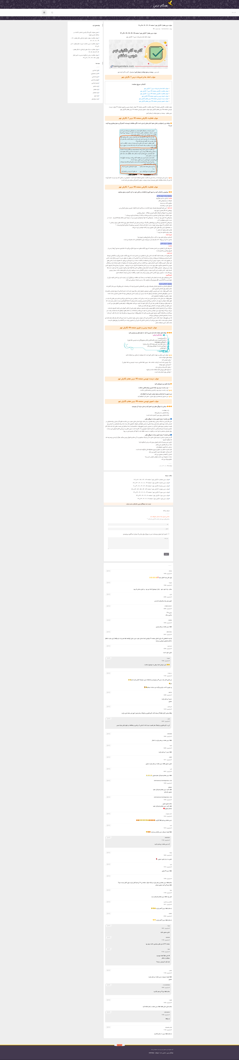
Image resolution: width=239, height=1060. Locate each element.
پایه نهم (96, 96)
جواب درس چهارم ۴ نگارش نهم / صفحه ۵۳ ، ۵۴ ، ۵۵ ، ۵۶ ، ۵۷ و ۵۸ (150, 489)
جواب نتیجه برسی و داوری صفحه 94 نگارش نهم (155, 96)
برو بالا (119, 1045)
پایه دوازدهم (95, 99)
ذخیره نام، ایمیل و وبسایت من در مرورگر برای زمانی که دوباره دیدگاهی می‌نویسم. (145, 534)
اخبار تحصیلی (95, 74)
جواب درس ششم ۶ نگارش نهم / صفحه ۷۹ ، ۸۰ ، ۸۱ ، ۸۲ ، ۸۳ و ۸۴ (151, 483)
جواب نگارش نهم (163, 466)
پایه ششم (96, 86)
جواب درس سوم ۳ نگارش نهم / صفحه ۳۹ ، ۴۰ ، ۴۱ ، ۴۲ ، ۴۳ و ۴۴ (151, 492)
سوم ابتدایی (95, 77)
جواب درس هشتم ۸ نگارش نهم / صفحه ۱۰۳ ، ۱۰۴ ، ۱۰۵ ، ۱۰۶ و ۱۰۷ (151, 480)
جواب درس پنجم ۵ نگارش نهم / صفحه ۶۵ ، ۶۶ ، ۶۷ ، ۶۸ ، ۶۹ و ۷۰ (151, 486)
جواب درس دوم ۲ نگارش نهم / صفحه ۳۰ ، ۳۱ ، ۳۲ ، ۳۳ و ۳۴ (152, 495)
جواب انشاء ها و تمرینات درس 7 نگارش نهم (156, 88)
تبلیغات (157, 1053)
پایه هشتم (96, 93)
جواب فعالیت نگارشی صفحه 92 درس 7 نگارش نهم (154, 91)
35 (153, 29)
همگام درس (170, 1053)
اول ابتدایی (96, 70)
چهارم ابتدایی (95, 80)
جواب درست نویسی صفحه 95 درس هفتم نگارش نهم (153, 99)
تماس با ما (163, 1053)
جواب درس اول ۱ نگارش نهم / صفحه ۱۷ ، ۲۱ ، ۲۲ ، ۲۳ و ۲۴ (153, 499)
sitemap (151, 1053)
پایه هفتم (96, 89)
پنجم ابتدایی (95, 83)
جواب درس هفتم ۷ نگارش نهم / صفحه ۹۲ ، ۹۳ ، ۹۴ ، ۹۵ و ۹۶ (155, 25)
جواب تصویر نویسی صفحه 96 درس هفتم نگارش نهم (153, 101)
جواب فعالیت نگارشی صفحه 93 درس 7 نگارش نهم (154, 94)
